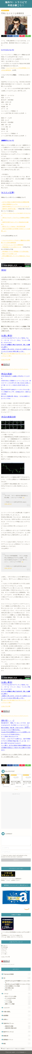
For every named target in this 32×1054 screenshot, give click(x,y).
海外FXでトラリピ (5, 10)
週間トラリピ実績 (17, 1004)
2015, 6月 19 (8, 504)
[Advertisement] (16, 811)
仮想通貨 (16, 1015)
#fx (23, 497)
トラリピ (16, 993)
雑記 (16, 1043)
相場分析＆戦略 (17, 1026)
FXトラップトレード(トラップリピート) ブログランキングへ (14, 369)
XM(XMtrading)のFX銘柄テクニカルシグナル (17, 984)
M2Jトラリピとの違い (17, 996)
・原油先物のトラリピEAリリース (11, 247)
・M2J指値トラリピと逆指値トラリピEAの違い (15, 251)
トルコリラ (16, 1007)
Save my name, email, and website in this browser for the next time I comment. (14, 856)
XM (16, 978)
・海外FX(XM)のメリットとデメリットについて (15, 206)
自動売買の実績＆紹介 (17, 1028)
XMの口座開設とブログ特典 (17, 986)
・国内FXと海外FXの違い (8, 208)
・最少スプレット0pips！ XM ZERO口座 (13, 226)
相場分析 (16, 1035)
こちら (8, 880)
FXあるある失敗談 (16, 974)
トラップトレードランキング (7, 964)
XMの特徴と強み (17, 988)
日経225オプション (16, 1023)
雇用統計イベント (16, 1039)
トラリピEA (17, 1000)
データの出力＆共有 (17, 998)
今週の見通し (16, 1011)
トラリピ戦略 (17, 1002)
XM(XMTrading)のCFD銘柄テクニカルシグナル (17, 981)
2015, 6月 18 (8, 568)
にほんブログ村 (5, 359)
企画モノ (16, 1019)
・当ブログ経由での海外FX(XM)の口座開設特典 (15, 202)
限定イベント (17, 989)
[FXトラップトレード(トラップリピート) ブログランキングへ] (5, 366)
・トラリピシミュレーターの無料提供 (12, 244)
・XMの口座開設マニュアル (9, 204)
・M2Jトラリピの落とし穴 (9, 253)
